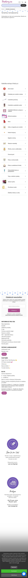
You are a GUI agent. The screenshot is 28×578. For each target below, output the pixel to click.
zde (18, 562)
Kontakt (3, 325)
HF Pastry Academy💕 (7, 362)
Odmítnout (14, 575)
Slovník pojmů (4, 343)
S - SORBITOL (4, 377)
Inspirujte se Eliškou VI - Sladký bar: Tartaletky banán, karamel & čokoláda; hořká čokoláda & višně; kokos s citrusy (12, 386)
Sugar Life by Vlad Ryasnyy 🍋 (9, 360)
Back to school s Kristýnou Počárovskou (11, 379)
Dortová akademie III (6, 373)
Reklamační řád (5, 338)
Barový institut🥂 (5, 366)
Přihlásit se (14, 310)
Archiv (4, 354)
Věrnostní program (6, 336)
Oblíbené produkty (6, 327)
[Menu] (25, 2)
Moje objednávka (5, 324)
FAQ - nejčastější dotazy (7, 334)
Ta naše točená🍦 (5, 367)
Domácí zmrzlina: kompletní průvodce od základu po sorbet (13, 382)
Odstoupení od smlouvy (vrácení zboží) (10, 342)
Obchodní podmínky (6, 340)
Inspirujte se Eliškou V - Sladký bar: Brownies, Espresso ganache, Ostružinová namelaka (12, 389)
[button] (24, 574)
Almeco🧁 (3, 364)
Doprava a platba (5, 333)
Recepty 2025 (4, 351)
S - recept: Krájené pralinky (8, 375)
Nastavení (14, 567)
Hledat (23, 5)
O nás (2, 329)
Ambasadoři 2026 (5, 349)
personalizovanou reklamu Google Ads (11, 559)
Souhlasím (14, 571)
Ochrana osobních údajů (7, 331)
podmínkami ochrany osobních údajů (14, 315)
